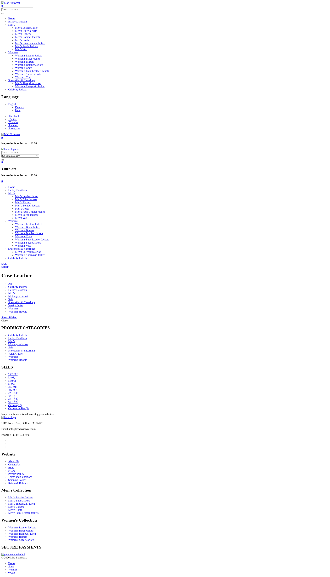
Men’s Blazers (23, 33)
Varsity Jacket (15, 305)
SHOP (5, 267)
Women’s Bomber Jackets (29, 64)
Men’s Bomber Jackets (27, 37)
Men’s (11, 24)
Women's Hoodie (17, 311)
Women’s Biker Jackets (27, 58)
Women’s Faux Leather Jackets (32, 71)
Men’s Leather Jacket (26, 27)
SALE (4, 263)
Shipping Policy (17, 479)
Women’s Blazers (24, 61)
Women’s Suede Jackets (28, 74)
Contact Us (14, 464)
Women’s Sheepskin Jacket (30, 86)
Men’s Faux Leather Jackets (30, 43)
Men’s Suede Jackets (26, 46)
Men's (11, 293)
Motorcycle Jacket (18, 296)
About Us (13, 461)
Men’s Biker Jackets (26, 30)
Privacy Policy (16, 473)
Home (11, 18)
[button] (2, 137)
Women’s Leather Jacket (28, 55)
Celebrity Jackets (17, 89)
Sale (10, 299)
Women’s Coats (23, 67)
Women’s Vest (23, 77)
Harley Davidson (17, 21)
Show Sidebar (9, 317)
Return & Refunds (18, 483)
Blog (11, 467)
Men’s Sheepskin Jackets (21, 503)
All (10, 283)
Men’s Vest (21, 49)
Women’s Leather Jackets (22, 527)
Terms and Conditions (20, 476)
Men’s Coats (22, 40)
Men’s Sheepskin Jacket (28, 83)
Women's (13, 308)
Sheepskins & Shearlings (21, 80)
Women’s (13, 52)
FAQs (11, 470)
